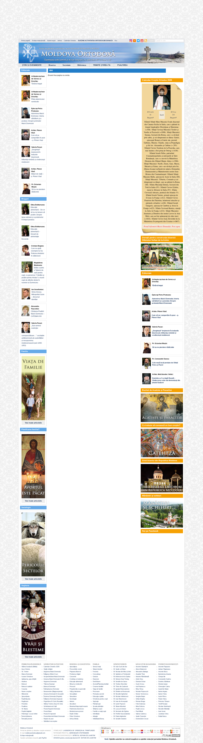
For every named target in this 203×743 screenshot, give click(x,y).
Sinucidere (73, 696)
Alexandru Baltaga (142, 671)
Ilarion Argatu (162, 691)
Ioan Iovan (161, 711)
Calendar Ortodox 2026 (51, 666)
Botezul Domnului (49, 686)
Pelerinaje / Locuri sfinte (29, 714)
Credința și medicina (76, 679)
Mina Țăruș (139, 689)
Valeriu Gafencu (141, 714)
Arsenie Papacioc (164, 666)
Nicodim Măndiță (163, 709)
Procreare (96, 691)
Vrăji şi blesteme (75, 691)
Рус (116, 40)
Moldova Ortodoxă (26, 728)
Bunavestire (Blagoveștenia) (53, 691)
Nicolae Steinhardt (164, 706)
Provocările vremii (76, 669)
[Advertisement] (84, 19)
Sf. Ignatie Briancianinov (121, 689)
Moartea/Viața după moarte (79, 706)
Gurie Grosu (140, 684)
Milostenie (25, 694)
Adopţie (95, 716)
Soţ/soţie (96, 701)
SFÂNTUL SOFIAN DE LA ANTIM (83, 735)
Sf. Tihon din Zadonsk (120, 686)
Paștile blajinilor (27, 711)
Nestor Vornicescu (142, 694)
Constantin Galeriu (164, 679)
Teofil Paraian (162, 704)
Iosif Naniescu (140, 686)
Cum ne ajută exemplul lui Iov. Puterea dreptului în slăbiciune (37, 251)
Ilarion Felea (162, 694)
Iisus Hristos (26, 669)
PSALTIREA (122, 65)
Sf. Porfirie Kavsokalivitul (121, 714)
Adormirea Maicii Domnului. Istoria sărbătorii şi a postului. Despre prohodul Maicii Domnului (33, 116)
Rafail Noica (162, 716)
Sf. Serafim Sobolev (119, 719)
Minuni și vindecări (76, 684)
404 (51, 70)
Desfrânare (96, 681)
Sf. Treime (25, 671)
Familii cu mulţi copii (99, 711)
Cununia (24, 689)
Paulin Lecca (140, 709)
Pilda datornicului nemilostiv (38, 97)
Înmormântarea (27, 716)
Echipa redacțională (38, 40)
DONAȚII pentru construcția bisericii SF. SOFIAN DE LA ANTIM (75, 738)
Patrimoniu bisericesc (77, 709)
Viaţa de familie (98, 689)
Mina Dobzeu (140, 706)
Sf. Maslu (25, 709)
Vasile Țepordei (141, 716)
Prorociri (72, 686)
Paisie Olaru (162, 699)
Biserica (52, 65)
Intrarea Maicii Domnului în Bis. (54, 679)
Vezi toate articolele (33, 423)
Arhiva (60, 40)
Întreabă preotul (27, 719)
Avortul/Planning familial (100, 684)
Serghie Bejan (140, 696)
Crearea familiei (98, 686)
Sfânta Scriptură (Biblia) (29, 666)
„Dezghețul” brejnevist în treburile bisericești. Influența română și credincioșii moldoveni (33, 154)
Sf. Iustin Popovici (119, 704)
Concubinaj (96, 674)
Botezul (24, 684)
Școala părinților (98, 706)
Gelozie (95, 676)
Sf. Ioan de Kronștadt (120, 701)
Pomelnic (25, 704)
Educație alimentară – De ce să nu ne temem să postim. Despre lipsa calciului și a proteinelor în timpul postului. (33, 212)
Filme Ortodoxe (75, 716)
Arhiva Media (74, 719)
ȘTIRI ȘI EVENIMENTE (32, 65)
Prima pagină (25, 40)
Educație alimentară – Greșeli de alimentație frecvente (33, 233)
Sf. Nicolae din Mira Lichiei (122, 671)
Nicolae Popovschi (142, 691)
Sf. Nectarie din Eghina (121, 711)
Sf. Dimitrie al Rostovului (121, 691)
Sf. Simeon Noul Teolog (121, 679)
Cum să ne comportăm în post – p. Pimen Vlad (38, 135)
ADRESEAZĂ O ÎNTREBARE (79, 733)
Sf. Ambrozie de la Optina (121, 676)
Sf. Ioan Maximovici (119, 699)
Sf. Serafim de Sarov (120, 681)
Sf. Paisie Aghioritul (119, 716)
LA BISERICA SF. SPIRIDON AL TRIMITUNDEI (79, 730)
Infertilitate (96, 714)
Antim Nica (139, 679)
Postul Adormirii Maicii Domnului (54, 716)
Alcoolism (73, 704)
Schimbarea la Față (50, 706)
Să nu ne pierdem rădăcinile (38, 188)
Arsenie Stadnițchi (142, 666)
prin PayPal (42, 738)
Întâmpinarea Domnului (51, 689)
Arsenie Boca (162, 671)
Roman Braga (140, 701)
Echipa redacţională (26, 735)
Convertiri (73, 676)
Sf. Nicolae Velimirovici (120, 696)
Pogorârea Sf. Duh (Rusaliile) (53, 701)
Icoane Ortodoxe (27, 676)
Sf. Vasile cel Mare (119, 669)
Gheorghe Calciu (164, 686)
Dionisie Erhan (140, 681)
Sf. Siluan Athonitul (119, 706)
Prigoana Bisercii (75, 671)
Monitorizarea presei (76, 711)
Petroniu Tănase (163, 701)
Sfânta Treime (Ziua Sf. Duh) (53, 704)
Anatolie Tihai (140, 674)
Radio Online (74, 714)
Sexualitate (73, 694)
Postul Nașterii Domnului (52, 709)
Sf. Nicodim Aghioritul (120, 694)
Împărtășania (26, 699)
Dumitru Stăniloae (164, 681)
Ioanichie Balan (163, 689)
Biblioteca (81, 65)
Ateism (72, 701)
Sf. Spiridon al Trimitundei (121, 674)
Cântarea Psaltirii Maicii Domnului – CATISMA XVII (37, 311)
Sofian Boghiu (140, 699)
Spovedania (25, 696)
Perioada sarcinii (98, 694)
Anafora (24, 681)
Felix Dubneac (140, 704)
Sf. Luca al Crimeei (119, 709)
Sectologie (73, 699)
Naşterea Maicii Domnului (52, 671)
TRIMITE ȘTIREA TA (101, 65)
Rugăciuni (25, 701)
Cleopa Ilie (161, 676)
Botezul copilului (27, 686)
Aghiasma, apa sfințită (29, 679)
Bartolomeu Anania (164, 674)
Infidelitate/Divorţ (98, 719)
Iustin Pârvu (162, 696)
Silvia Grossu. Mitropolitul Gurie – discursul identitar (37, 294)
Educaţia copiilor (98, 696)
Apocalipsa (73, 666)
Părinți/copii (96, 704)
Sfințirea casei (97, 709)
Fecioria (95, 671)
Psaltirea (24, 706)
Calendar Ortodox (70, 40)
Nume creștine (26, 691)
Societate (66, 65)
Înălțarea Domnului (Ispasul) (53, 699)
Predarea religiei (75, 674)
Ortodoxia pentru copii (100, 699)
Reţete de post (48, 719)
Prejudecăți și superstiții (77, 689)
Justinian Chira (163, 714)
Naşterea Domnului (50, 681)
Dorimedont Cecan (142, 719)
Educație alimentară (76, 681)
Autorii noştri (51, 40)
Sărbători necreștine (50, 721)
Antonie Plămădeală (142, 676)
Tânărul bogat (38, 80)
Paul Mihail (139, 711)
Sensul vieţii (97, 666)
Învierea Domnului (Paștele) (53, 696)
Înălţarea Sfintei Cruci (51, 674)
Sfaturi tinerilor (97, 669)
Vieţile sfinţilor (48, 669)
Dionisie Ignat (162, 684)
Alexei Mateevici (141, 669)
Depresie (96, 679)
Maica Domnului (27, 674)
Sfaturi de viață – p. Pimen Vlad (37, 172)
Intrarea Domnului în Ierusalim (54, 694)
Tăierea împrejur (49, 684)
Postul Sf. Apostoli (50, 714)
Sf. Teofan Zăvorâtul (120, 684)
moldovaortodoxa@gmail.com (35, 733)
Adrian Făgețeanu (164, 669)
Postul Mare (48, 711)
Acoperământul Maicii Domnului (54, 676)
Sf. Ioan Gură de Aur (120, 666)
